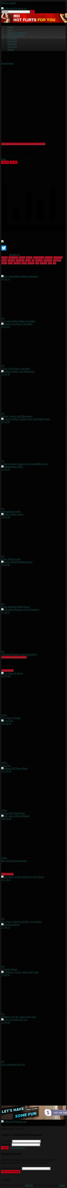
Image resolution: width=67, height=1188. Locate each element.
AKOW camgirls (15, 35)
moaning (57, 260)
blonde (29, 257)
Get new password (10, 1172)
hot (33, 260)
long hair (47, 260)
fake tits (11, 260)
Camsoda (12, 38)
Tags (9, 30)
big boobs (13, 257)
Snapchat (12, 44)
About (5, 162)
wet (54, 263)
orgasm (17, 263)
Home (10, 27)
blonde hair (38, 257)
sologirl (43, 263)
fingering (20, 260)
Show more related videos (14, 657)
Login (4, 1148)
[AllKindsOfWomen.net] (14, 8)
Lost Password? (17, 1147)
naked (4, 263)
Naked (10, 63)
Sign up (29, 1185)
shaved (31, 263)
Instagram (12, 41)
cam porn (58, 257)
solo (37, 263)
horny (28, 260)
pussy (24, 263)
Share (13, 162)
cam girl (49, 257)
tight (50, 263)
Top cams (12, 46)
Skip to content (8, 3)
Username (6, 1141)
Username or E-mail (11, 1168)
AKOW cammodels (17, 32)
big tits (22, 257)
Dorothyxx (14, 254)
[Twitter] (33, 247)
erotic (4, 260)
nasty (10, 263)
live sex (39, 260)
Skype (10, 49)
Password (6, 1144)
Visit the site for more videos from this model (23, 144)
